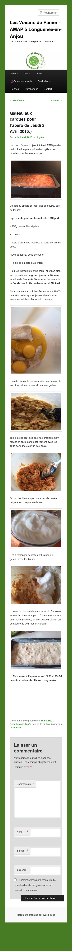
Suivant (56, 100)
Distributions (31, 88)
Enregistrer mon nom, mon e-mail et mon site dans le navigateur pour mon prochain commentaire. (35, 885)
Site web (21, 869)
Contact (48, 88)
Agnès (40, 137)
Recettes (15, 724)
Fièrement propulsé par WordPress (36, 914)
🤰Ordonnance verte (21, 81)
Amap (27, 73)
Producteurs (44, 81)
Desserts (46, 720)
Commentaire (25, 784)
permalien (15, 727)
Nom (22, 832)
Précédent (17, 100)
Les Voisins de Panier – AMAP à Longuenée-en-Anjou (36, 29)
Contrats (15, 88)
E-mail (22, 850)
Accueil (14, 73)
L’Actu (39, 73)
